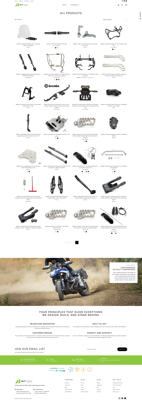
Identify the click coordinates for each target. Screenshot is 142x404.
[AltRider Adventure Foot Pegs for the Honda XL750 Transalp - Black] (57, 231)
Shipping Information (118, 382)
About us (21, 1)
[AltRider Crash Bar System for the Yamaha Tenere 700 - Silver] (114, 49)
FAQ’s (32, 1)
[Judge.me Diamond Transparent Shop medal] (70, 369)
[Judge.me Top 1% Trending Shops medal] (89, 369)
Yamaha (99, 391)
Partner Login (116, 391)
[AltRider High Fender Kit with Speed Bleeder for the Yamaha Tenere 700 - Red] (86, 171)
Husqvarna (99, 385)
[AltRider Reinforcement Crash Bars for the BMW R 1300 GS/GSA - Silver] (112, 171)
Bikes (64, 5)
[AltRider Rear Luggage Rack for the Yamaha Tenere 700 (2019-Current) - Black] (29, 171)
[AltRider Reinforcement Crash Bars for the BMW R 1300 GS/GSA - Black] (114, 171)
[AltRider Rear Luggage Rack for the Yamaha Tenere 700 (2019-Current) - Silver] (27, 171)
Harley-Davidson (85, 391)
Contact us (26, 1)
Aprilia (82, 382)
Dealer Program (68, 389)
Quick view (28, 40)
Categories (74, 5)
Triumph (99, 389)
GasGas (82, 389)
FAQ (114, 387)
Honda (98, 382)
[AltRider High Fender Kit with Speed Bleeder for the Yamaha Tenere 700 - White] (84, 171)
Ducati (82, 387)
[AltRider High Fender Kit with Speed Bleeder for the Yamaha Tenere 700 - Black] (82, 171)
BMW (82, 385)
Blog (66, 387)
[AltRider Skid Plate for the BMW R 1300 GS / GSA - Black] (57, 138)
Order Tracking (116, 389)
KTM (98, 387)
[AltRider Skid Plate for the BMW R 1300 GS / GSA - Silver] (55, 138)
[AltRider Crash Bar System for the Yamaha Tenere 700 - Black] (112, 49)
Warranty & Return (117, 385)
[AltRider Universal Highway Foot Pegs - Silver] (57, 47)
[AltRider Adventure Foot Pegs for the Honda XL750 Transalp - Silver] (55, 231)
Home (16, 1)
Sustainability (68, 391)
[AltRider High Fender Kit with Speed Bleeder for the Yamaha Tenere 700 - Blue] (88, 171)
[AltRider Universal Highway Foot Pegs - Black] (55, 47)
